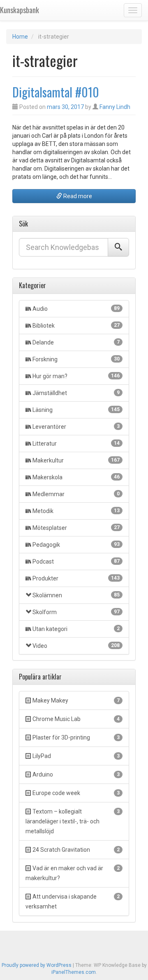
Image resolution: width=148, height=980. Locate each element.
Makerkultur (76, 460)
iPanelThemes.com (73, 972)
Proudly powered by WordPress (37, 965)
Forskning (76, 359)
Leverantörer (76, 426)
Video (76, 646)
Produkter (76, 578)
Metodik (76, 511)
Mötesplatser (76, 528)
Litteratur (76, 443)
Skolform (76, 612)
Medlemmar (76, 494)
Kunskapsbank (19, 10)
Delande (76, 342)
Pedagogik (76, 544)
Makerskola (76, 477)
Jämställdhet (76, 393)
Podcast (76, 561)
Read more (77, 196)
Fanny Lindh (114, 107)
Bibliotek (76, 325)
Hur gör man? (76, 376)
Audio (76, 308)
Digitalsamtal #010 (55, 92)
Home (20, 36)
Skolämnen (76, 595)
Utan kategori (76, 629)
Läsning (76, 410)
